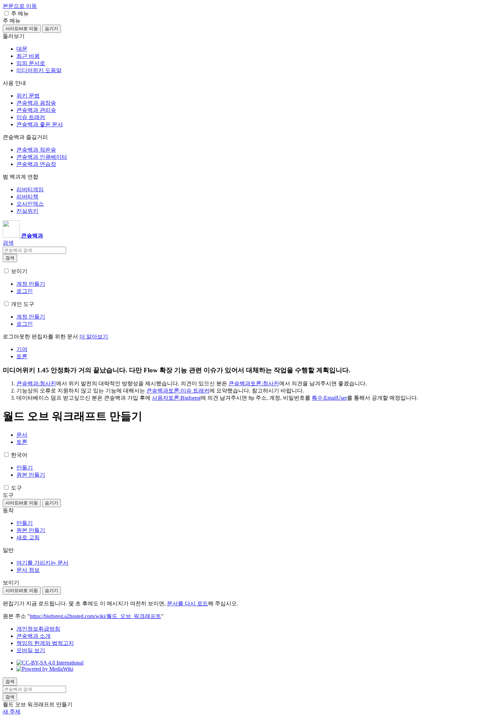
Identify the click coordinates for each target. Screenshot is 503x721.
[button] (6, 13)
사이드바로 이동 (21, 28)
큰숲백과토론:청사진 (254, 383)
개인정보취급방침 (38, 629)
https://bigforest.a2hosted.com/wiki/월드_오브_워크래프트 (95, 616)
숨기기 (51, 28)
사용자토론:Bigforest (176, 398)
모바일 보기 (30, 650)
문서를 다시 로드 (187, 603)
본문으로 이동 (20, 6)
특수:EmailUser (329, 398)
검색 (9, 257)
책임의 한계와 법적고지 (45, 643)
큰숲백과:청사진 (36, 383)
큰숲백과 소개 (33, 636)
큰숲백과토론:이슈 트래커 (177, 391)
